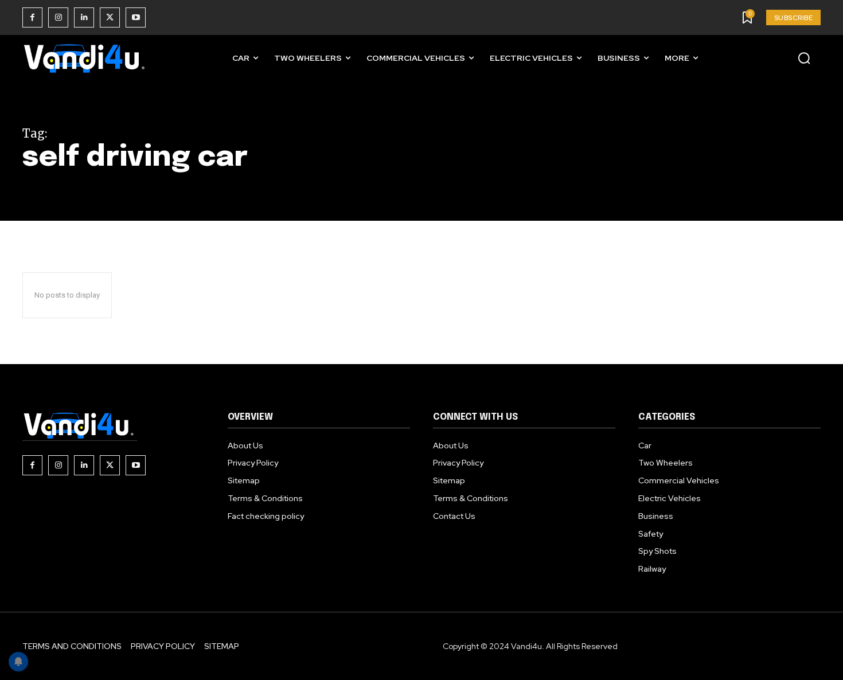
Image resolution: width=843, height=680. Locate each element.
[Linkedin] (84, 17)
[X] (110, 17)
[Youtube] (136, 17)
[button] (804, 58)
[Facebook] (32, 17)
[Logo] (85, 58)
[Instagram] (58, 17)
